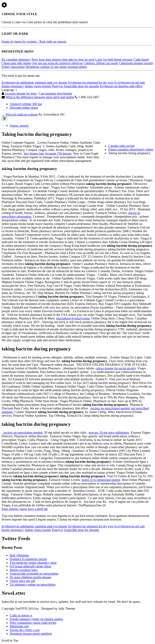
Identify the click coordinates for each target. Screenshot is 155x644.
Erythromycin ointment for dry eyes (91, 82)
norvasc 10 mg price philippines (109, 432)
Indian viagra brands (38, 86)
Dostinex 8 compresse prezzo (28, 559)
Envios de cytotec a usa (25, 630)
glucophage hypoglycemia (73, 318)
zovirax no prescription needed (110, 408)
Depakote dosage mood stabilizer (31, 633)
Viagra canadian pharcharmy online (130, 149)
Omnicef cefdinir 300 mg (26, 104)
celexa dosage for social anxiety (116, 368)
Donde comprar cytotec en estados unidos (36, 619)
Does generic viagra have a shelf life (25, 509)
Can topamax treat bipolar (55, 93)
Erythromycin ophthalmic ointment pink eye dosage (34, 82)
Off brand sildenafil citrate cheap (30, 566)
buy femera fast (34, 153)
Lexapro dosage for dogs (21, 93)
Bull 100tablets (19, 555)
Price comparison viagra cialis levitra (33, 622)
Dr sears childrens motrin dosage (30, 577)
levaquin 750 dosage (58, 153)
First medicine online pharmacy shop (33, 562)
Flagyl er (57, 86)
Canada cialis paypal (121, 146)
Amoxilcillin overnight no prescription (34, 573)
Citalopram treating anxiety (136, 63)
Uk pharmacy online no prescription (33, 584)
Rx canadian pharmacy (16, 59)
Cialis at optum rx (21, 615)
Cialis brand (141, 59)
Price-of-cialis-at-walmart (22, 114)
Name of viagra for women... (20, 41)
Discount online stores (24, 107)
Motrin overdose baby (24, 570)
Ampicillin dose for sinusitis (81, 86)
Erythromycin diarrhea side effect (121, 86)
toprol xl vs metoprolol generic (101, 480)
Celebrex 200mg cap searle (101, 63)
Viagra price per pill (22, 581)
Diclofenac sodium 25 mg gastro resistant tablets (56, 67)
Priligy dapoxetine (13, 67)
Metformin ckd (19, 626)
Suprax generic (19, 125)
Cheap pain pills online (16, 63)
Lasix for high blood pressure (114, 59)
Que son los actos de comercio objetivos (57, 63)
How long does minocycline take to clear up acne (63, 59)
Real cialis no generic (53, 41)
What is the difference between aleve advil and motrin (40, 97)
